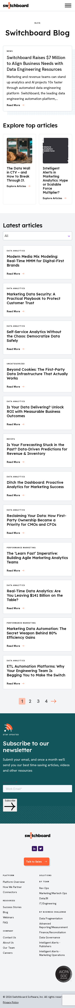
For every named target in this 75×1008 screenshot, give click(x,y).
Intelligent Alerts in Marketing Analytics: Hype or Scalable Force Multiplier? (55, 180)
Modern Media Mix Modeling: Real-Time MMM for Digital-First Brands (35, 260)
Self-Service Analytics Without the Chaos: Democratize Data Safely (34, 336)
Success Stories (12, 907)
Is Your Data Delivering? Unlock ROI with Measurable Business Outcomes (35, 411)
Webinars (8, 917)
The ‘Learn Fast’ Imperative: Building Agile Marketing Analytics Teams (37, 557)
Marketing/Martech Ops (53, 893)
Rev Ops (44, 888)
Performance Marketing (21, 547)
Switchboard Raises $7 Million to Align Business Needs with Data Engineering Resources (36, 63)
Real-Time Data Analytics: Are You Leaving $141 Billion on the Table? (35, 595)
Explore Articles (16, 186)
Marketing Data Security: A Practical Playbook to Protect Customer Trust (33, 298)
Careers (8, 952)
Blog (5, 912)
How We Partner (12, 887)
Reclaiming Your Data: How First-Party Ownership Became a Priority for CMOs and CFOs (36, 520)
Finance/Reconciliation (52, 932)
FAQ (5, 922)
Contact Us (9, 937)
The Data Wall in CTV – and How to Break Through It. (18, 174)
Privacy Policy (11, 1002)
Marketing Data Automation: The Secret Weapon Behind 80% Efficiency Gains (36, 633)
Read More (13, 105)
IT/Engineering (47, 903)
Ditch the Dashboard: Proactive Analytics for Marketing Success (35, 484)
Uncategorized (16, 364)
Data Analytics (16, 251)
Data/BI (43, 898)
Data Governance (49, 937)
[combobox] (37, 235)
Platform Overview (14, 882)
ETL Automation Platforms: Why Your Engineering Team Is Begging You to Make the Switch (36, 670)
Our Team (9, 947)
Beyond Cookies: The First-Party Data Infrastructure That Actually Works (37, 373)
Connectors (10, 892)
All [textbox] (6, 236)
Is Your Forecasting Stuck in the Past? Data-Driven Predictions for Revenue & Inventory (37, 449)
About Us (8, 942)
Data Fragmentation (51, 918)
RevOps (11, 439)
